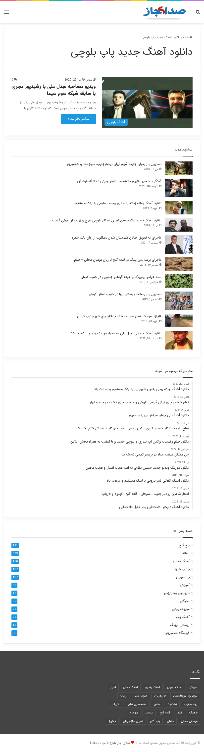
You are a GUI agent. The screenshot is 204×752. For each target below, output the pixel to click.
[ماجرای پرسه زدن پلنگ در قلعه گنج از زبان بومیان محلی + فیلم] (179, 264)
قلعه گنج (165, 712)
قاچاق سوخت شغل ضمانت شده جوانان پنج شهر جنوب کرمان (119, 316)
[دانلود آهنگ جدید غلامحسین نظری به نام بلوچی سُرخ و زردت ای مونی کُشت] (179, 225)
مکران (170, 721)
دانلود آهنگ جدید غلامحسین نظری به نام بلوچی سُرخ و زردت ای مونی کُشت (106, 220)
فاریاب (115, 704)
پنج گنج (184, 545)
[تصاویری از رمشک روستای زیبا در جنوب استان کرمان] (179, 301)
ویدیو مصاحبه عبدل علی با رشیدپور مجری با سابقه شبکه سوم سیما (53, 90)
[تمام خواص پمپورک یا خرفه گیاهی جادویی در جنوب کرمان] (179, 281)
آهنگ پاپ (183, 617)
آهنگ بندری (152, 687)
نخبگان (185, 601)
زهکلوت (172, 704)
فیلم (179, 712)
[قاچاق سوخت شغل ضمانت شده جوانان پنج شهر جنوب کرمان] (179, 320)
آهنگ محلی (181, 561)
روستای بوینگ (180, 625)
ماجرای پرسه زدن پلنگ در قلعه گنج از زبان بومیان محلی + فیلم (117, 259)
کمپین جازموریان (133, 721)
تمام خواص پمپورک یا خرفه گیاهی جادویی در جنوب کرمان (121, 277)
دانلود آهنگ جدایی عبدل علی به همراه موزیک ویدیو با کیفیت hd (116, 333)
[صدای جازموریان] (164, 12)
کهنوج (112, 721)
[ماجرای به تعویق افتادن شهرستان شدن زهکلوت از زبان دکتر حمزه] (179, 244)
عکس (157, 704)
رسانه (186, 553)
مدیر (89, 79)
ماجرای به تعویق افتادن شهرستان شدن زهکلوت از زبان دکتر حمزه (116, 237)
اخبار (113, 687)
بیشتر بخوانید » (78, 118)
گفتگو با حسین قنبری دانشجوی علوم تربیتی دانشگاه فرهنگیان (118, 181)
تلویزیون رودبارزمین (176, 593)
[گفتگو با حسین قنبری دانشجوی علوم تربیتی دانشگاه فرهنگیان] (179, 188)
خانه (186, 37)
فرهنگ (193, 712)
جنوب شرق (182, 569)
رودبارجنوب (191, 704)
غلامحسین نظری (136, 704)
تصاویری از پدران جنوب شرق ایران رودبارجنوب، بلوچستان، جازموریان (113, 164)
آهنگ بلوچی (174, 687)
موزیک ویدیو (181, 609)
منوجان (133, 712)
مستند (149, 712)
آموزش (185, 585)
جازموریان (183, 577)
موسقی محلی (189, 721)
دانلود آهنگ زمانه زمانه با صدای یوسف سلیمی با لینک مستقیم (118, 203)
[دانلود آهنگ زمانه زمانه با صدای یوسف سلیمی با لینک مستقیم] (179, 207)
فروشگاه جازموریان (177, 633)
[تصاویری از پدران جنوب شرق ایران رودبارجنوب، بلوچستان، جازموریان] (179, 168)
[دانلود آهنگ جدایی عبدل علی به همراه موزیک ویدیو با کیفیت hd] (179, 340)
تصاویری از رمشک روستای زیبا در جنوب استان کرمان (125, 294)
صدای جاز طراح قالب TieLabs (109, 743)
